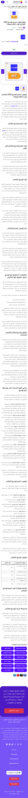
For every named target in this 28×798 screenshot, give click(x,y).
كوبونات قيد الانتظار (16, 6)
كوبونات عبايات (20, 670)
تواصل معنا (14, 754)
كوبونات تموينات (7, 657)
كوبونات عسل (7, 670)
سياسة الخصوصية (14, 763)
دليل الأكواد (20, 27)
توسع (3, 130)
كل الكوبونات (13, 106)
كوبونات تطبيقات (20, 657)
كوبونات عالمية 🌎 (7, 665)
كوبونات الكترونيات (7, 652)
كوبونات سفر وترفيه (20, 665)
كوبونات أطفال (7, 648)
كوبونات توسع (10, 29)
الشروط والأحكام (14, 759)
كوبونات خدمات (7, 661)
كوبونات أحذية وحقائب (20, 648)
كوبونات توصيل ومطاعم (20, 661)
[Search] (7, 2)
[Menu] (26, 2)
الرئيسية (25, 6)
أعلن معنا (3, 2)
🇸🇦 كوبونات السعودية (14, 773)
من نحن (14, 749)
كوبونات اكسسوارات (20, 652)
